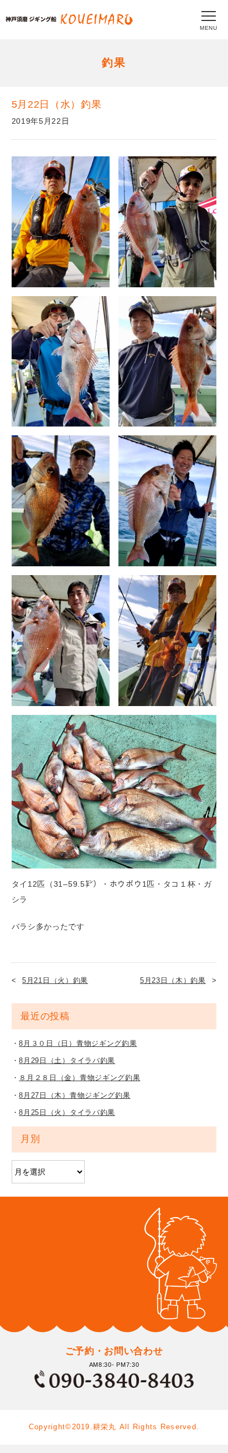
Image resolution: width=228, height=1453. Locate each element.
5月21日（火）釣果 (55, 980)
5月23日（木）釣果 (173, 980)
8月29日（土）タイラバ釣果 (67, 1060)
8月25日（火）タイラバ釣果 (67, 1112)
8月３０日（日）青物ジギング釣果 (78, 1043)
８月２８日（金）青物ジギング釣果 (79, 1077)
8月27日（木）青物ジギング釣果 (74, 1095)
